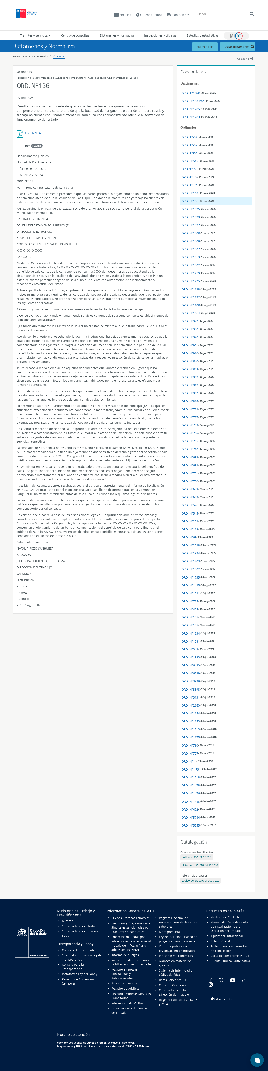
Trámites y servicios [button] (34, 35)
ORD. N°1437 (191, 225)
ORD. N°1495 (191, 585)
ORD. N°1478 (191, 785)
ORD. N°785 (190, 601)
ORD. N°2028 (191, 545)
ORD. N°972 (190, 321)
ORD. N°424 (190, 609)
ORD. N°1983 (191, 657)
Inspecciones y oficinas (160, 35)
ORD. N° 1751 (191, 769)
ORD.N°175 (189, 177)
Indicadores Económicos (176, 956)
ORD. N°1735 (191, 577)
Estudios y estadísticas (203, 35)
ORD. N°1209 (191, 117)
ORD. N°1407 (191, 249)
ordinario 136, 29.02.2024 (197, 857)
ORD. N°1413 (191, 257)
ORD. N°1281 (191, 641)
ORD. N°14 (189, 761)
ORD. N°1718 (191, 777)
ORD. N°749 (190, 425)
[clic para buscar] (251, 14)
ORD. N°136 (190, 201)
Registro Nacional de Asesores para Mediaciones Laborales (178, 922)
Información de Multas (127, 1003)
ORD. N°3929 (191, 681)
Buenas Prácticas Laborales (130, 918)
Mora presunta (169, 932)
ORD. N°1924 (191, 553)
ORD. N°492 (190, 809)
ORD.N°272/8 (191, 93)
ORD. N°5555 (191, 825)
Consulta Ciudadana (173, 985)
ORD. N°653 (190, 489)
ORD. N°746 (190, 433)
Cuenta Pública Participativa (230, 961)
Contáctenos (181, 15)
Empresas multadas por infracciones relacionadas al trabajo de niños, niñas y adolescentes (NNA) (131, 943)
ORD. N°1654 (191, 713)
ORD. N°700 (190, 481)
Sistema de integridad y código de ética (175, 972)
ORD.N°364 (189, 153)
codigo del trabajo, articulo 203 (201, 880)
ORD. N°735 (190, 441)
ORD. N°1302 (191, 265)
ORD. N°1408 (191, 233)
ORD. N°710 (190, 449)
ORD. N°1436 (191, 209)
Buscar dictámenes (236, 47)
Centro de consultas (75, 35)
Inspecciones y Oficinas (71, 1046)
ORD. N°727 (190, 753)
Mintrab (67, 921)
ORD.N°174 (189, 185)
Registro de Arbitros (125, 988)
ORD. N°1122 (191, 297)
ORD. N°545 (190, 513)
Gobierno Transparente (78, 950)
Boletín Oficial (220, 941)
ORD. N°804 (190, 369)
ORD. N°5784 (191, 817)
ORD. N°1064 (191, 313)
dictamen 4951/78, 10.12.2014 (200, 865)
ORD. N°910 (190, 353)
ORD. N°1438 (191, 217)
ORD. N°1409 (191, 241)
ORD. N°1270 (191, 273)
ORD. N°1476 (191, 793)
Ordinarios (59, 56)
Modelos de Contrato (225, 917)
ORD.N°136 (33, 133)
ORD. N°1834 (191, 633)
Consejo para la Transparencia (73, 967)
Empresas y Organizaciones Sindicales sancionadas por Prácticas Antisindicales (130, 927)
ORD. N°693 (190, 457)
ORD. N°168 (190, 193)
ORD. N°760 (190, 745)
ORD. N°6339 (191, 673)
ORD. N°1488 (191, 801)
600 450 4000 (65, 1042)
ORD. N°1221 (191, 593)
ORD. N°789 (190, 409)
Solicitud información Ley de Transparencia (82, 957)
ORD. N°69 (189, 537)
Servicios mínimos (124, 983)
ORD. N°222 (190, 521)
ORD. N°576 (190, 505)
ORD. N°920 (190, 337)
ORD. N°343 (190, 649)
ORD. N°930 (190, 329)
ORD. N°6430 (191, 665)
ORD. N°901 (190, 345)
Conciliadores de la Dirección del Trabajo (174, 992)
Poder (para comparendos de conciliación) (229, 948)
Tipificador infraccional (227, 936)
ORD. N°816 (190, 401)
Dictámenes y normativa (117, 35)
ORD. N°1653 (191, 721)
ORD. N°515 (190, 161)
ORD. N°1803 (191, 561)
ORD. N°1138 (191, 289)
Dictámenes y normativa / (36, 56)
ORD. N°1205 (191, 109)
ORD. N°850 (190, 361)
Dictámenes (189, 83)
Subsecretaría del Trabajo (80, 926)
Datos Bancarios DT (172, 980)
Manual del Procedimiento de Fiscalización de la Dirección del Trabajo (229, 926)
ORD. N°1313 (191, 729)
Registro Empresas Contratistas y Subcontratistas (124, 974)
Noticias (125, 15)
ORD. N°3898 (191, 689)
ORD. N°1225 (191, 281)
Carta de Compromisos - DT (230, 956)
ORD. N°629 (190, 497)
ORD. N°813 (190, 385)
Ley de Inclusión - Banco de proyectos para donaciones (178, 939)
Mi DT (236, 36)
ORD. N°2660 (191, 705)
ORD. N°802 (190, 393)
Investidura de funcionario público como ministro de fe (131, 962)
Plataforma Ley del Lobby (79, 974)
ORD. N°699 (190, 465)
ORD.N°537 (189, 145)
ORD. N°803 (190, 377)
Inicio (16, 56)
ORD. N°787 (190, 417)
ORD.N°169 (189, 169)
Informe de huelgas (125, 955)
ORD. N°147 (190, 617)
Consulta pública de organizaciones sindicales (177, 948)
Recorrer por (204, 47)
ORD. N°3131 (191, 697)
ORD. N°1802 (191, 569)
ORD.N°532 (189, 137)
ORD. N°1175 (191, 737)
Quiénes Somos (150, 15)
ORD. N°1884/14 (193, 101)
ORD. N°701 (190, 473)
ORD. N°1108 (191, 305)
